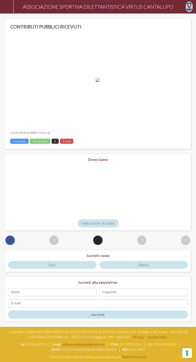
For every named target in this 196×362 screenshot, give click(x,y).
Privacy (138, 337)
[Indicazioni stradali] (98, 190)
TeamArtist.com (134, 357)
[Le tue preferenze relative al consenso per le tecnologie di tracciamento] (187, 353)
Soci (52, 265)
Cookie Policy (157, 337)
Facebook (19, 141)
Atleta (143, 265)
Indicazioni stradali (98, 223)
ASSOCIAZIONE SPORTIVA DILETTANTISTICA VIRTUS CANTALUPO (98, 7)
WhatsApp (40, 141)
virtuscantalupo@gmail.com (83, 344)
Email (67, 141)
